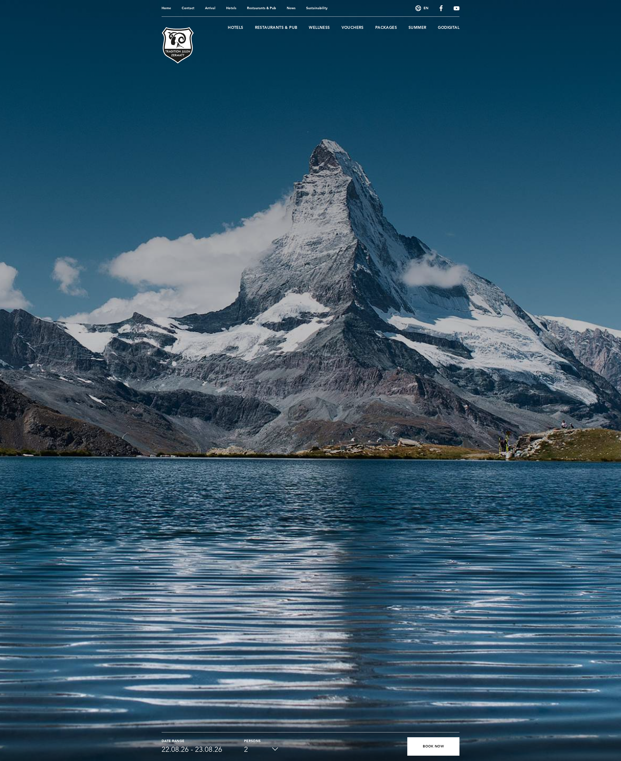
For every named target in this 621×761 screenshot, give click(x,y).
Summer (417, 28)
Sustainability (316, 8)
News (291, 8)
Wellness (319, 28)
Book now (433, 746)
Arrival (210, 8)
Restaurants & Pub (261, 8)
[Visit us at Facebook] (441, 8)
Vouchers (353, 28)
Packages (386, 28)
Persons (252, 741)
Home (166, 8)
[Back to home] (178, 45)
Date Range (173, 741)
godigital (448, 28)
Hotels (231, 8)
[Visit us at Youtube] (456, 8)
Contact (188, 8)
